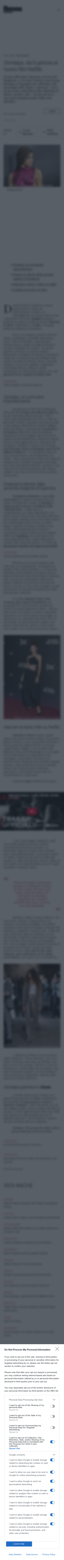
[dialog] (32, 1452)
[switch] (52, 1406)
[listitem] (32, 1399)
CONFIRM (19, 1544)
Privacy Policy (48, 1554)
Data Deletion (15, 1554)
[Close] (58, 1350)
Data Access (32, 1554)
